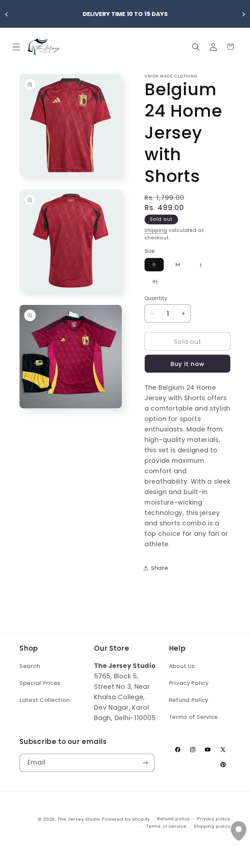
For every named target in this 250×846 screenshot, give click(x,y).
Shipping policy (212, 826)
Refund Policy (188, 700)
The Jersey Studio (79, 819)
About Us (182, 666)
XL (159, 282)
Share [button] (159, 568)
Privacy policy (213, 819)
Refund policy (173, 819)
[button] (16, 46)
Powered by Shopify (126, 819)
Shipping (156, 230)
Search (30, 666)
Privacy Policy (189, 683)
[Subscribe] (145, 763)
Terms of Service (193, 717)
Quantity (156, 298)
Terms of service (166, 826)
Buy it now (187, 364)
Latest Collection (45, 700)
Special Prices (40, 683)
